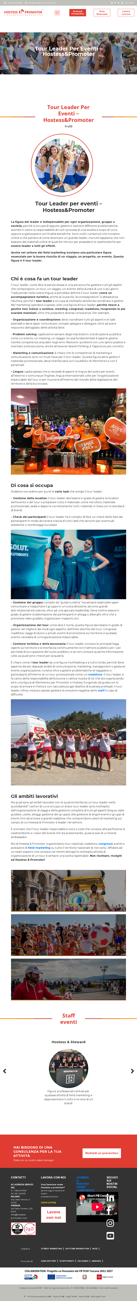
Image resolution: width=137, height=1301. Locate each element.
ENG (131, 3)
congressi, (105, 843)
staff (101, 690)
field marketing (38, 847)
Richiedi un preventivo (101, 1153)
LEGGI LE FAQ (48, 1202)
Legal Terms (71, 1296)
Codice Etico (83, 1296)
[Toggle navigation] (57, 12)
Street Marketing (51, 1248)
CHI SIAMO (83, 1261)
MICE (95, 1248)
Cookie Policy (58, 1296)
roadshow (95, 674)
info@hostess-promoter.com (42, 3)
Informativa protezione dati (39, 1296)
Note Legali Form (98, 1296)
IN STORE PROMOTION (77, 1248)
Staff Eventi (66, 1261)
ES (126, 3)
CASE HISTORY (48, 1261)
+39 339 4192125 (14, 3)
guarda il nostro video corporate (85, 1184)
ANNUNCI (96, 1261)
